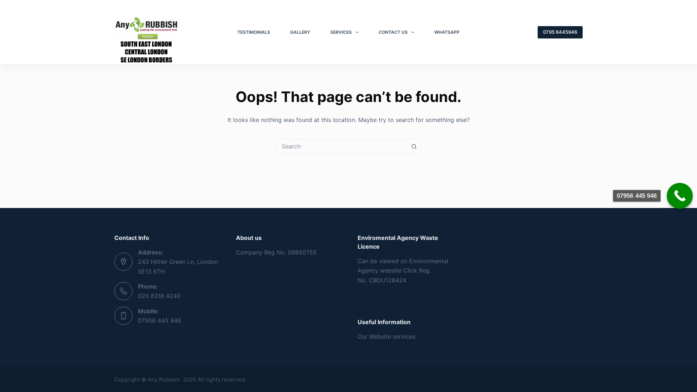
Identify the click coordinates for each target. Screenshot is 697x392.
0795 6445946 (560, 32)
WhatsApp (447, 32)
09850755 (302, 252)
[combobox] (341, 146)
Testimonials (253, 32)
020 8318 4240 (159, 295)
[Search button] (414, 146)
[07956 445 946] (680, 196)
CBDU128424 (387, 280)
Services (341, 32)
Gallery (300, 32)
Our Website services (386, 336)
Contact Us (393, 32)
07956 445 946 (159, 320)
